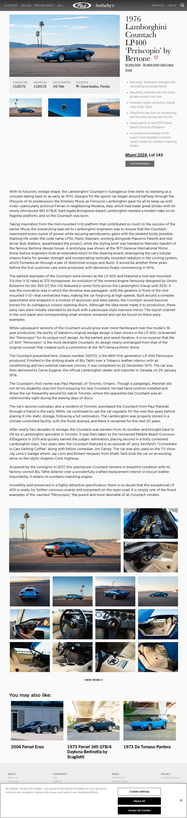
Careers (57, 781)
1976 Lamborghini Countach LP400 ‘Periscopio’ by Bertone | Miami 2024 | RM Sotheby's (93, 5)
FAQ (55, 778)
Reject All (139, 801)
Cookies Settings (170, 778)
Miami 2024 (136, 154)
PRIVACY (166, 774)
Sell (60, 5)
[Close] (181, 800)
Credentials (118, 778)
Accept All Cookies (139, 810)
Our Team (13, 781)
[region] (93, 800)
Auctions (11, 5)
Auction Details (139, 163)
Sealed (26, 5)
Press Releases (120, 781)
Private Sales (44, 5)
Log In (172, 5)
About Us (13, 778)
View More (92, 679)
